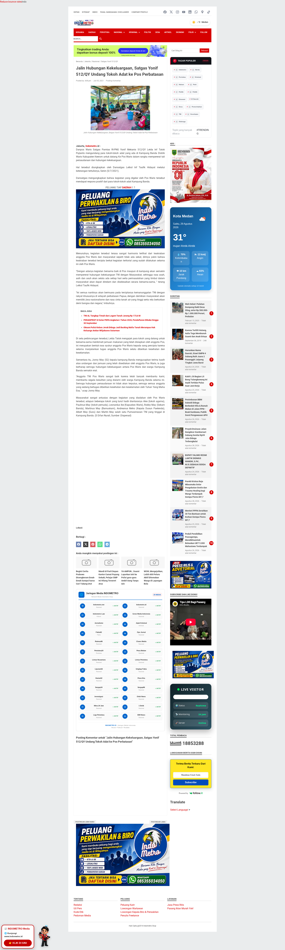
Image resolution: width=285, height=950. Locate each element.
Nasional (118, 32)
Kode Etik (78, 912)
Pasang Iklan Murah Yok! (180, 908)
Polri (191, 32)
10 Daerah (194, 99)
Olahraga (181, 121)
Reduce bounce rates (11, 1)
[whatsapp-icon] (196, 12)
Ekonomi (180, 32)
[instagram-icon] (177, 12)
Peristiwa (104, 32)
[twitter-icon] (171, 12)
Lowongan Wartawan (132, 908)
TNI (178, 114)
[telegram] (107, 544)
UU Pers (78, 908)
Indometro (91, 146)
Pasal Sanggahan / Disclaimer (114, 12)
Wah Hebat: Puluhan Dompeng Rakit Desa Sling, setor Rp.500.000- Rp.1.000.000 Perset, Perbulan (196, 310)
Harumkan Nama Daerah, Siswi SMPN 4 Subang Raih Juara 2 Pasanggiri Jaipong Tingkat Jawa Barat (195, 356)
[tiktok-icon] (208, 12)
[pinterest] (92, 544)
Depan (76, 12)
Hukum (180, 84)
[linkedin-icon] (190, 12)
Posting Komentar (113, 81)
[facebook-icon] (165, 12)
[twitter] (85, 544)
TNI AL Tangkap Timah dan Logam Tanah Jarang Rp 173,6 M (112, 316)
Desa (157, 32)
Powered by (183, 793)
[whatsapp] (100, 544)
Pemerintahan (195, 107)
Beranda (80, 32)
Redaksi (78, 904)
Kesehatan (193, 114)
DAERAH (126, 187)
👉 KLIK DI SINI (18, 942)
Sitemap (86, 12)
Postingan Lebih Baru (84, 822)
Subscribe (191, 782)
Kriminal (133, 32)
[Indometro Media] (84, 22)
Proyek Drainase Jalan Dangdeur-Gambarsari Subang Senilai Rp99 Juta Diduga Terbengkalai (195, 435)
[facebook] (78, 544)
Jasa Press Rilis (175, 904)
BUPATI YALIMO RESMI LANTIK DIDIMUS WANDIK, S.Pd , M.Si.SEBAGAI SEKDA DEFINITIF (196, 461)
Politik (147, 32)
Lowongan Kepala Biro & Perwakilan (140, 912)
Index (95, 12)
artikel (168, 32)
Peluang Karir (128, 904)
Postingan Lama (158, 822)
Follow (203, 32)
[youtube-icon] (183, 12)
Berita (196, 70)
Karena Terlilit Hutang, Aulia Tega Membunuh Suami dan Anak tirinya (196, 333)
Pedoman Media (82, 915)
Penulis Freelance (130, 915)
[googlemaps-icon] (202, 12)
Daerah (91, 32)
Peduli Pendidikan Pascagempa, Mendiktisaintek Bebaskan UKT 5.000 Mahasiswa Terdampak (196, 540)
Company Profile (140, 12)
